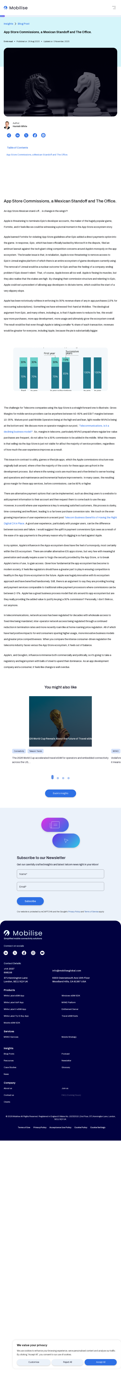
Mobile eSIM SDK (12, 1023)
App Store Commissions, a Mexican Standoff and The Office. (37, 155)
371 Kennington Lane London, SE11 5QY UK (16, 980)
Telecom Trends (35, 751)
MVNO (116, 751)
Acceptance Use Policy (60, 1127)
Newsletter (66, 1061)
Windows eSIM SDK (71, 996)
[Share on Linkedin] (17, 136)
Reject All (67, 1362)
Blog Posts (9, 1054)
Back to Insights (60, 793)
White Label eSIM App (14, 996)
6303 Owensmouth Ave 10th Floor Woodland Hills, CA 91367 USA (71, 980)
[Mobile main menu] (113, 7)
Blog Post (23, 23)
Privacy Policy (39, 1127)
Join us (65, 1088)
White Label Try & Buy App (16, 1016)
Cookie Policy (80, 1127)
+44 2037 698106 (9, 970)
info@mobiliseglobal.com (66, 970)
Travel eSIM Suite (70, 1016)
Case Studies (10, 1067)
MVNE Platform (69, 1002)
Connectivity (19, 751)
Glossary (66, 1067)
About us (8, 1088)
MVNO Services (11, 1037)
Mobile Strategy (69, 1037)
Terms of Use (24, 1127)
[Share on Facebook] (35, 136)
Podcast (66, 1054)
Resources (9, 1061)
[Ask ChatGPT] (42, 136)
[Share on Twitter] (26, 136)
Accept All (100, 1362)
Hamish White (20, 126)
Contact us (9, 1095)
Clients (7, 1102)
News (6, 1074)
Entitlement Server (70, 1009)
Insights (8, 23)
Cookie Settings (97, 1127)
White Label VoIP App (14, 1002)
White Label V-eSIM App (15, 1009)
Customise (33, 1362)
